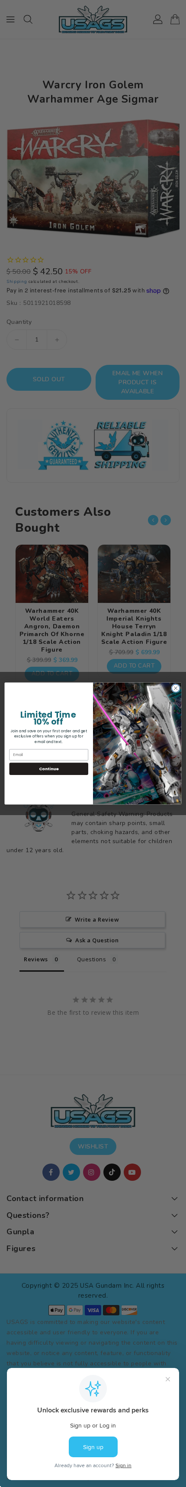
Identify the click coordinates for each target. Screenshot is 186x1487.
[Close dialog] (176, 688)
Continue (49, 769)
